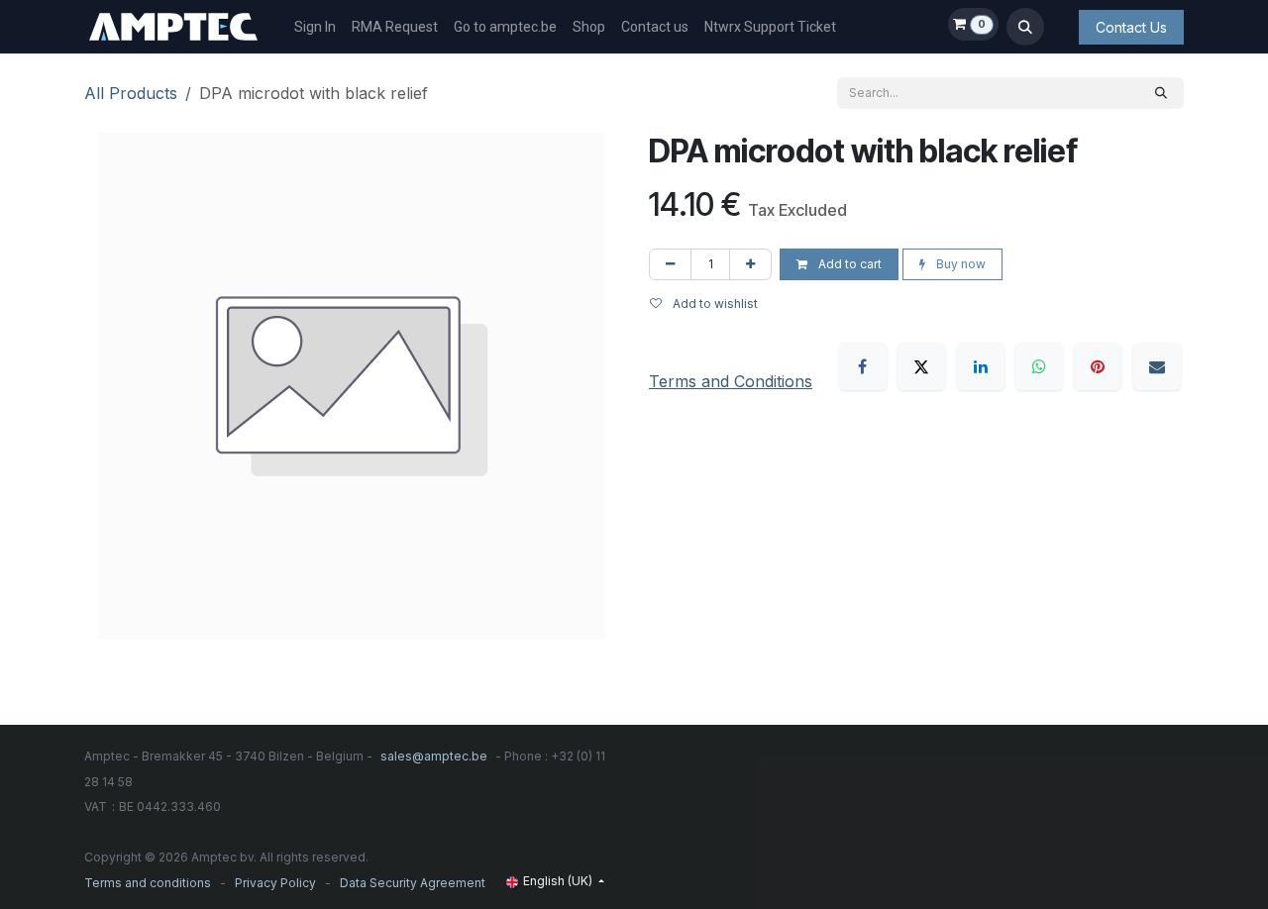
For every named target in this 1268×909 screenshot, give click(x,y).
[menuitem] (315, 27)
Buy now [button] (959, 263)
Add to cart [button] (848, 263)
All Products (130, 93)
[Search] (1161, 93)
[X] (921, 366)
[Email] (1157, 366)
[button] (1025, 27)
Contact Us (1131, 27)
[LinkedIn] (980, 366)
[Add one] (750, 264)
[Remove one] (670, 264)
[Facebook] (863, 366)
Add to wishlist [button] (714, 303)
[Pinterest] (1097, 366)
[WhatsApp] (1039, 366)
